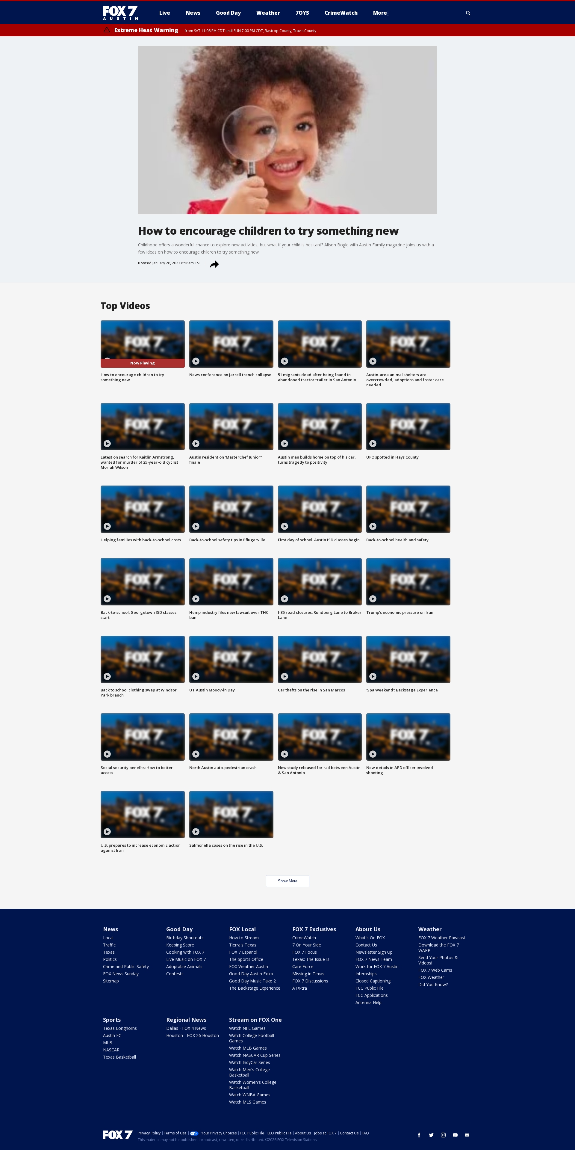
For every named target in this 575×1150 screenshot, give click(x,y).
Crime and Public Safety (126, 966)
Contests (175, 973)
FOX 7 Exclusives (314, 929)
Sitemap (111, 981)
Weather (430, 929)
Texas (109, 952)
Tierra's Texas (242, 945)
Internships (366, 973)
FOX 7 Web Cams (435, 970)
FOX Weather (431, 977)
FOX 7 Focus (304, 952)
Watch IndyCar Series (249, 1062)
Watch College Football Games (251, 1038)
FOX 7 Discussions (310, 981)
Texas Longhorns (120, 1028)
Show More (287, 881)
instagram (443, 1135)
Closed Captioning (373, 981)
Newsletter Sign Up (374, 952)
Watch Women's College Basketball (252, 1084)
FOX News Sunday (121, 973)
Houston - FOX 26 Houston (192, 1035)
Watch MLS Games (247, 1102)
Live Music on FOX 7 (186, 959)
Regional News (186, 1019)
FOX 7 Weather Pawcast (441, 938)
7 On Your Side (306, 945)
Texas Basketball (119, 1057)
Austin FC (112, 1035)
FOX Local (242, 929)
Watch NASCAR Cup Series (255, 1055)
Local (108, 938)
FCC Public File (369, 988)
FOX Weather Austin (248, 966)
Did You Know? (433, 984)
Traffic (109, 945)
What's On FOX (370, 938)
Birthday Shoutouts (185, 938)
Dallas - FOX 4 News (186, 1028)
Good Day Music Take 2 (252, 981)
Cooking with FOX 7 (185, 952)
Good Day (179, 929)
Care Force (303, 966)
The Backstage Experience (254, 988)
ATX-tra (299, 988)
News (110, 929)
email (467, 1135)
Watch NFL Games (247, 1028)
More (380, 12)
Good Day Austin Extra (251, 973)
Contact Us (366, 945)
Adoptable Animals (184, 966)
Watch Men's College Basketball (249, 1072)
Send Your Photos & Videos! (438, 960)
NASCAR (111, 1050)
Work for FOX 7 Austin (377, 966)
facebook (419, 1135)
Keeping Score (180, 945)
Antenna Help (368, 1002)
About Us (367, 929)
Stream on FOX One (255, 1019)
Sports (112, 1019)
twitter (431, 1135)
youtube (455, 1135)
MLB (107, 1042)
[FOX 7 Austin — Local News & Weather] (123, 13)
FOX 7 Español (243, 952)
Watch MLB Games (248, 1048)
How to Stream (244, 938)
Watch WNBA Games (249, 1095)
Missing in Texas (308, 973)
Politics (110, 959)
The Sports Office (246, 959)
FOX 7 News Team (373, 959)
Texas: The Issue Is (310, 959)
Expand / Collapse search (468, 12)
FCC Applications (371, 995)
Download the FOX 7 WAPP (438, 947)
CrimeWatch (304, 938)
